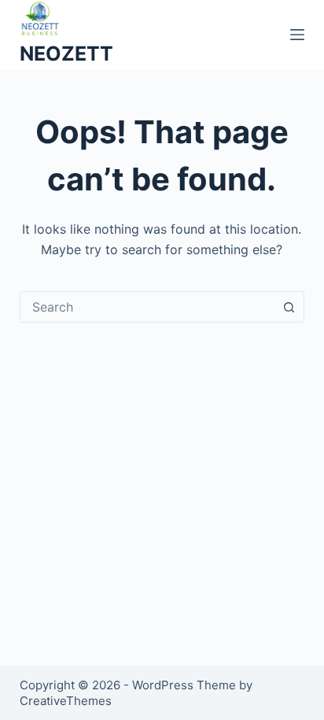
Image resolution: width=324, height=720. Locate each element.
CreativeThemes (66, 700)
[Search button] (289, 307)
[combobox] (147, 307)
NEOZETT (66, 53)
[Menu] (297, 35)
